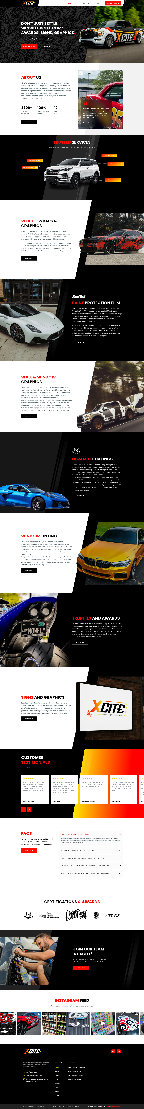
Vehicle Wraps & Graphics (76, 1068)
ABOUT (77, 3)
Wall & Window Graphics (76, 1076)
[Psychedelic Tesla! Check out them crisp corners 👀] (103, 1023)
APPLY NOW (81, 968)
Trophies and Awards (74, 1080)
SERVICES (86, 3)
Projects (57, 1092)
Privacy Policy (57, 1106)
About (57, 1072)
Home (57, 1068)
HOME (69, 3)
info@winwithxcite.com (34, 1076)
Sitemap (57, 1096)
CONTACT (97, 3)
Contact (57, 1088)
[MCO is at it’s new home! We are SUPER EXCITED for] (127, 1023)
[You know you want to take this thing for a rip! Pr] (78, 1023)
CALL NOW (46, 46)
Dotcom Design (116, 1106)
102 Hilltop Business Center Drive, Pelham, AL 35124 (37, 1080)
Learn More (80, 642)
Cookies (76, 1106)
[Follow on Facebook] (113, 1051)
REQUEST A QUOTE (113, 3)
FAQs (56, 1080)
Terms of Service (68, 1106)
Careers (57, 1076)
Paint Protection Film (74, 1072)
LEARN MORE (29, 122)
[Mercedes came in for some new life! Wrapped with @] (54, 1023)
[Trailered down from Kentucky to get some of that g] (29, 1023)
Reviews (57, 1084)
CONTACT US (29, 850)
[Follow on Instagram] (119, 1051)
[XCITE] (28, 3)
